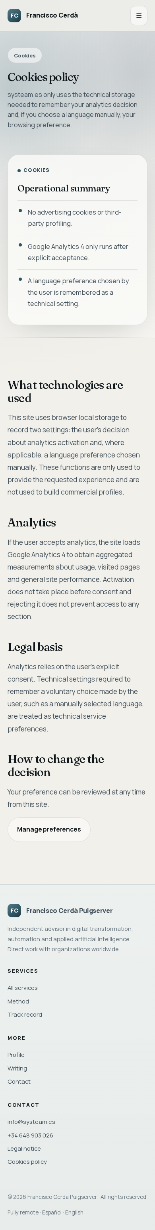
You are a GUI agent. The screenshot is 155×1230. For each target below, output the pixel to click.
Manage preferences (49, 829)
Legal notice (24, 1148)
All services (23, 987)
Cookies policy (27, 1161)
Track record (25, 1014)
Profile (16, 1055)
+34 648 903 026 (30, 1135)
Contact (19, 1081)
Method (18, 1001)
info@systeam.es (31, 1122)
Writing (17, 1068)
